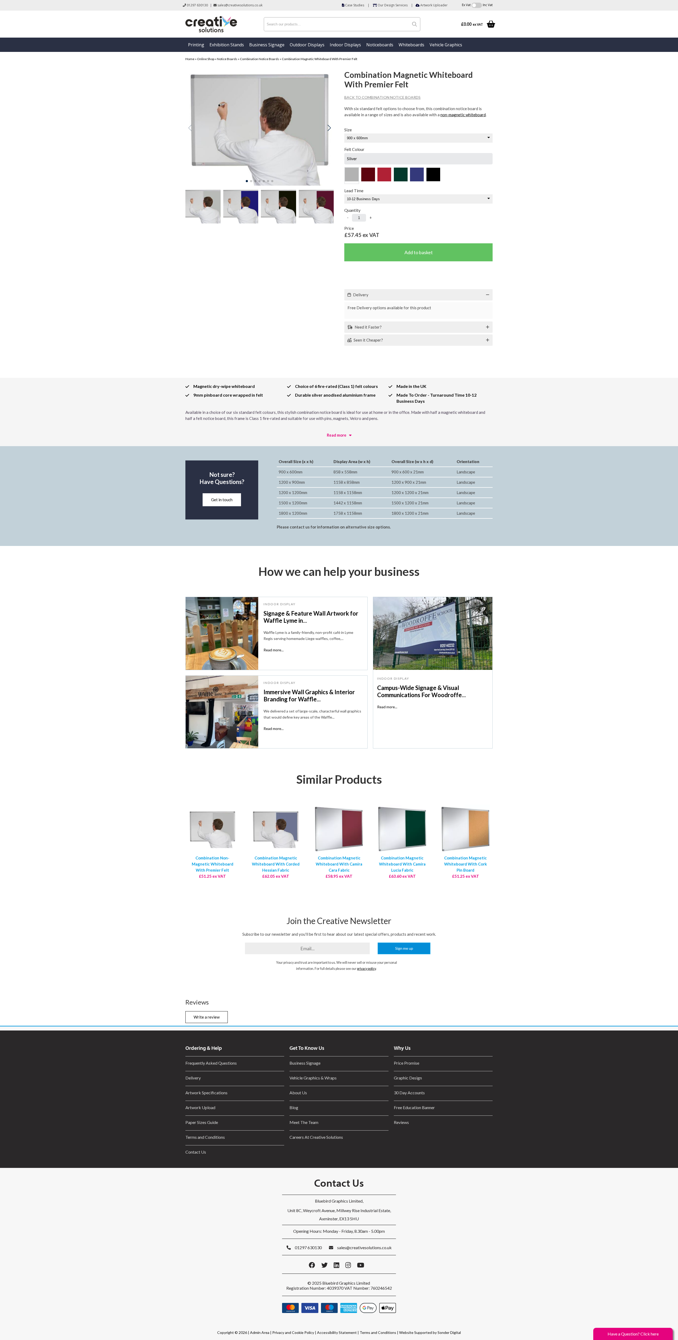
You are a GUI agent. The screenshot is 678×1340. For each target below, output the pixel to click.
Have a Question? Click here (633, 1333)
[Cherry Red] (384, 175)
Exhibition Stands (226, 45)
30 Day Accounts (409, 1092)
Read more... (274, 650)
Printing (196, 45)
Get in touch (222, 499)
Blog (293, 1107)
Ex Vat (466, 5)
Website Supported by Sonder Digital (430, 1332)
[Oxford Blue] (416, 175)
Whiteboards (411, 45)
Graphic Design (408, 1077)
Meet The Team (303, 1122)
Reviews (401, 1122)
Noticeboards (379, 45)
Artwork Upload (200, 1107)
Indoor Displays (345, 45)
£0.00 (472, 24)
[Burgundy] (368, 175)
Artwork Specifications (206, 1092)
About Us (298, 1092)
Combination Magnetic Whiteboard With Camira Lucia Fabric (402, 863)
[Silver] (351, 175)
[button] (329, 128)
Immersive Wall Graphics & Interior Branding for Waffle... (309, 695)
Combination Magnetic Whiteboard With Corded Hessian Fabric (276, 863)
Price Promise (406, 1062)
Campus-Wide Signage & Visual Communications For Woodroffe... (421, 691)
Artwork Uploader (434, 5)
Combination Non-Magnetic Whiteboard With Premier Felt (212, 863)
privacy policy (366, 969)
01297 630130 (197, 5)
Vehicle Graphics (446, 45)
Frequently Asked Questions (211, 1062)
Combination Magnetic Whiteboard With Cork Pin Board (465, 863)
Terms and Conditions (205, 1137)
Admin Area (259, 1332)
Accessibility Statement (337, 1332)
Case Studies (354, 5)
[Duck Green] (400, 175)
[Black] (433, 175)
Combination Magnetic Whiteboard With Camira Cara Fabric (339, 863)
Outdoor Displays (307, 45)
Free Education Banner (414, 1107)
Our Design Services (392, 5)
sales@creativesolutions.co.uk (239, 5)
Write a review (207, 1017)
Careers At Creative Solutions (316, 1137)
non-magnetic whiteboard (463, 114)
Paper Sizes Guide (201, 1122)
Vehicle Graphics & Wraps (313, 1077)
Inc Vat (488, 5)
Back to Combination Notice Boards (382, 97)
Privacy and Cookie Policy (293, 1332)
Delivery (193, 1077)
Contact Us (195, 1151)
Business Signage (266, 45)
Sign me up (404, 948)
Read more (336, 435)
